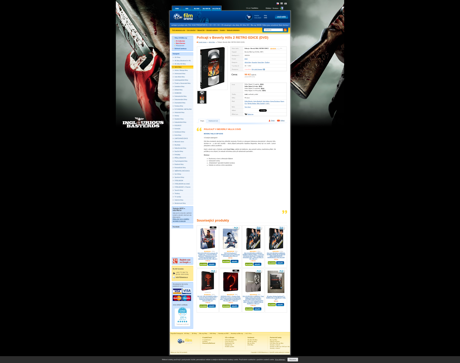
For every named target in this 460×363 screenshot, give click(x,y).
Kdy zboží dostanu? (257, 69)
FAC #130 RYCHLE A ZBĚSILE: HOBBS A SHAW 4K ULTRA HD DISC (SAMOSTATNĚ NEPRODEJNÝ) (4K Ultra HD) (276, 255)
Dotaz (273, 120)
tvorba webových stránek (282, 352)
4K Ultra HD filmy (252, 340)
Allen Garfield (261, 103)
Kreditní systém (229, 346)
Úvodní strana (202, 42)
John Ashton (266, 101)
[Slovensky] (281, 3)
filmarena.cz (264, 352)
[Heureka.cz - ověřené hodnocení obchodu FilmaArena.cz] (182, 326)
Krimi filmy (261, 62)
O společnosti (206, 340)
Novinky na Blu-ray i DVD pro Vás (280, 346)
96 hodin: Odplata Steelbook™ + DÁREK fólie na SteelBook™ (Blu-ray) (276, 298)
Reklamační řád (229, 343)
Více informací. (280, 359)
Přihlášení (268, 8)
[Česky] (277, 3)
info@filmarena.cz (182, 277)
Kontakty (222, 30)
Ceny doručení (191, 30)
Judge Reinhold (257, 101)
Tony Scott (248, 107)
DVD (246, 59)
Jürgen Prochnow (275, 101)
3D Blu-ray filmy (252, 341)
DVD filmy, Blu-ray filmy (276, 343)
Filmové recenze (275, 341)
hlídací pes (250, 114)
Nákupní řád (200, 30)
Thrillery (267, 62)
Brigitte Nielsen (252, 103)
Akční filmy (212, 42)
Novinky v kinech (275, 345)
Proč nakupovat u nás (178, 30)
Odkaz (282, 120)
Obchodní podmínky (212, 30)
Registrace (275, 8)
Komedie (254, 62)
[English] (285, 3)
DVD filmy (250, 345)
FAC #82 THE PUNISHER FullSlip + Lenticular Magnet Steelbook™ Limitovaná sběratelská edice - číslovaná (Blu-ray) (207, 298)
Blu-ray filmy (251, 343)
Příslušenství (180, 45)
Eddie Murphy (249, 101)
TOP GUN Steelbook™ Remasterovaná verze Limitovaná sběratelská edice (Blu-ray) (230, 254)
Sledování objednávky (233, 30)
